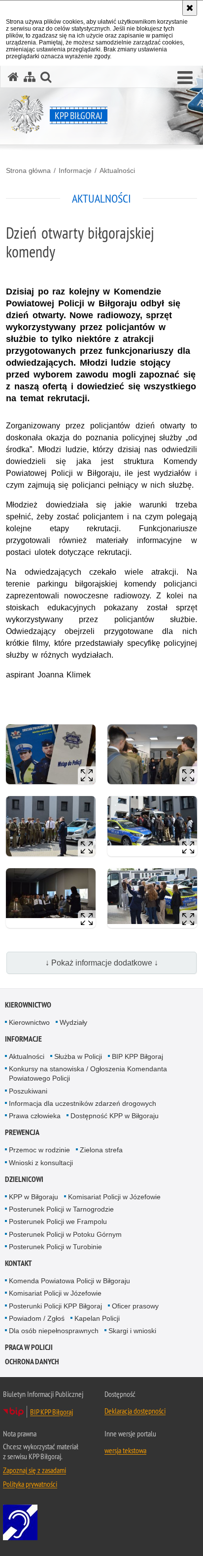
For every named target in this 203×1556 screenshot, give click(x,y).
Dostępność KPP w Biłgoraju (114, 1116)
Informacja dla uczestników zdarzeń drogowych (82, 1103)
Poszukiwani (28, 1091)
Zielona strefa (101, 1150)
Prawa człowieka (35, 1116)
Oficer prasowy (135, 1306)
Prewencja (22, 1132)
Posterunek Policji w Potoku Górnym (65, 1234)
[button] (185, 78)
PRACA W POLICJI (29, 1347)
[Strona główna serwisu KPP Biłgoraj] (13, 77)
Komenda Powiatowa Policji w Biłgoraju (69, 1281)
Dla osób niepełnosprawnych (54, 1331)
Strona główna (28, 170)
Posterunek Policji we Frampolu (58, 1221)
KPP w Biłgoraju (33, 1197)
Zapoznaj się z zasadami (34, 1470)
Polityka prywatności (30, 1484)
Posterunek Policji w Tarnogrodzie (61, 1209)
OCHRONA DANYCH (32, 1361)
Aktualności (117, 170)
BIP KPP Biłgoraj (137, 1056)
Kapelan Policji (97, 1318)
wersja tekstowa (125, 1450)
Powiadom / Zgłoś (37, 1318)
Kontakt (18, 1263)
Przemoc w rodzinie (39, 1150)
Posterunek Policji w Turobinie (55, 1247)
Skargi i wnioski (132, 1331)
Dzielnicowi (24, 1179)
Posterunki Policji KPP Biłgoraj (55, 1306)
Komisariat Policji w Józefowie (114, 1197)
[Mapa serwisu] (29, 77)
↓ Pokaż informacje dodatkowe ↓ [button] (101, 963)
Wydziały (73, 1022)
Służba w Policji (78, 1056)
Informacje (75, 170)
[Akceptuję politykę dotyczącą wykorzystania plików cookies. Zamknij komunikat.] (189, 8)
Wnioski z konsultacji (41, 1163)
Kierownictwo (28, 1005)
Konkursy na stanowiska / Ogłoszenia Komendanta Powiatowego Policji (88, 1073)
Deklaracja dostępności (135, 1411)
